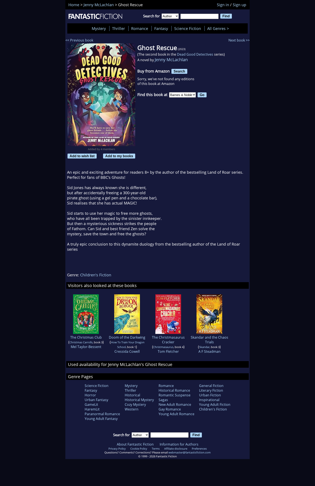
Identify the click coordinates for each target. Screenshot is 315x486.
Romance (139, 28)
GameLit (91, 404)
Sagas (163, 399)
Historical (132, 395)
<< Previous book (79, 40)
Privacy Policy (117, 448)
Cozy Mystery (135, 404)
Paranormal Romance (102, 414)
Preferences (199, 448)
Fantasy (161, 28)
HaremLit (92, 409)
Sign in (223, 4)
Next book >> (239, 40)
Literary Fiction (211, 390)
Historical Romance (174, 390)
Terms (156, 448)
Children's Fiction (95, 274)
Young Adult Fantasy (101, 418)
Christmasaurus (163, 347)
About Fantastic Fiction (135, 444)
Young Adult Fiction (214, 404)
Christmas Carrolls (81, 342)
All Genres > (219, 28)
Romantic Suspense (174, 395)
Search (179, 71)
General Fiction (211, 385)
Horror (90, 395)
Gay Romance (170, 409)
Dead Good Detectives (195, 54)
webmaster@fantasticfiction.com (189, 452)
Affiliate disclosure (175, 448)
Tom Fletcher (168, 351)
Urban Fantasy (96, 399)
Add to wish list (82, 156)
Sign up (239, 4)
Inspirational (209, 399)
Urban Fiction (210, 395)
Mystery (99, 28)
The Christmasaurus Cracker (168, 339)
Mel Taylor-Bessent (86, 346)
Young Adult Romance (176, 414)
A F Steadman (209, 351)
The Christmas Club (86, 337)
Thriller (118, 28)
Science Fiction (187, 28)
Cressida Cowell (127, 351)
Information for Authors (179, 444)
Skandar (204, 347)
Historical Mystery (139, 399)
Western (131, 409)
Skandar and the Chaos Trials (209, 339)
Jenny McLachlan (171, 59)
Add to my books (119, 156)
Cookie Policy (138, 448)
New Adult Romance (175, 404)
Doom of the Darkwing (127, 337)
